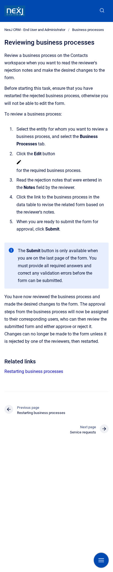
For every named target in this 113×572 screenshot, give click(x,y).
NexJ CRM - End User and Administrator (34, 30)
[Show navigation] (101, 560)
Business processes (88, 30)
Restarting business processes (33, 371)
